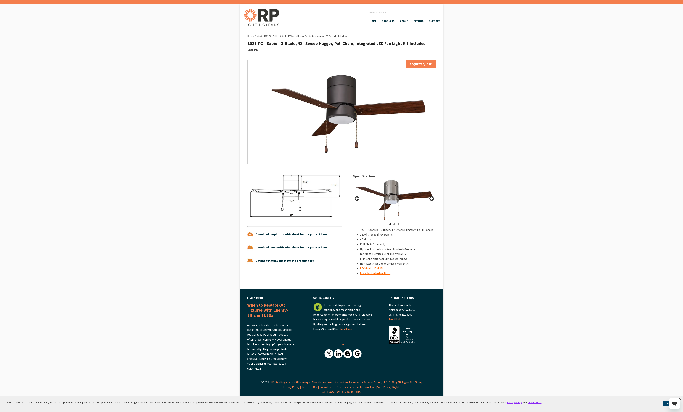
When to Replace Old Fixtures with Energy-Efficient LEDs (267, 310)
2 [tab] (394, 224)
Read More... (347, 329)
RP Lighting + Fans (262, 18)
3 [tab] (398, 224)
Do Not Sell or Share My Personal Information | (348, 387)
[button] (680, 399)
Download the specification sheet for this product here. (291, 247)
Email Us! (394, 319)
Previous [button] (357, 198)
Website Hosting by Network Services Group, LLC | (358, 382)
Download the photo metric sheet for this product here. (291, 234)
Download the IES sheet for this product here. (285, 260)
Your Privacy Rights (388, 387)
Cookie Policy (353, 392)
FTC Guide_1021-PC (372, 268)
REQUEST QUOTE (421, 64)
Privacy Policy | (292, 387)
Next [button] (431, 198)
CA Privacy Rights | (333, 392)
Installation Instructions (375, 273)
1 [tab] (390, 224)
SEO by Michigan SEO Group (405, 382)
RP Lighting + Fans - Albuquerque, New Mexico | (299, 382)
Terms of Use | (310, 387)
